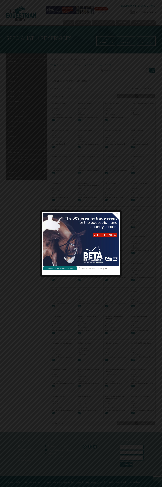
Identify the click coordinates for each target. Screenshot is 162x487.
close (117, 214)
